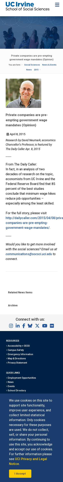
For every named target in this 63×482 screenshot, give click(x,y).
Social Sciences (32, 65)
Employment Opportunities (21, 378)
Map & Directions (16, 358)
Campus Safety (15, 350)
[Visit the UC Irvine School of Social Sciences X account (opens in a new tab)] (37, 326)
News (29, 69)
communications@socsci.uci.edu (29, 254)
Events (11, 386)
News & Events (49, 65)
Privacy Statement (17, 362)
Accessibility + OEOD (18, 346)
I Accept (20, 473)
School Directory (16, 390)
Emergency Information (20, 354)
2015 (36, 69)
